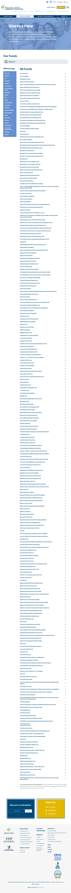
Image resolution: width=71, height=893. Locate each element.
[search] (68, 7)
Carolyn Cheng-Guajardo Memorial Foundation (32, 190)
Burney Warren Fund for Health (28, 178)
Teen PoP (22, 674)
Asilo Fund (23, 131)
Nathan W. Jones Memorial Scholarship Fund (32, 525)
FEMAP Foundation (25, 330)
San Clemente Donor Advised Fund (29, 616)
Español (67, 2)
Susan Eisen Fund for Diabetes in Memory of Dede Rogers (35, 662)
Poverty (7, 122)
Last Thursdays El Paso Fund (27, 440)
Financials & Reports (41, 843)
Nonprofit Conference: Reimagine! (54, 841)
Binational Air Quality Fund (27, 150)
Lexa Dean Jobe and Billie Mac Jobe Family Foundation (34, 453)
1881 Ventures (24, 73)
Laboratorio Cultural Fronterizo (28, 429)
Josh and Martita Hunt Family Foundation (31, 412)
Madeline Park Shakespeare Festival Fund (31, 470)
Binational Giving (51, 837)
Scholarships (8, 125)
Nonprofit (7, 117)
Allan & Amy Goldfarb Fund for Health (30, 90)
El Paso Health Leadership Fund (28, 299)
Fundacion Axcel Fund (26, 341)
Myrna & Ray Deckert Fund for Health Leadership (33, 519)
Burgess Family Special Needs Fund (29, 175)
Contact (31, 11)
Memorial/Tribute (9, 110)
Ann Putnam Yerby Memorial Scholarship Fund (32, 120)
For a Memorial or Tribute (25, 843)
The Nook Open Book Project (28, 715)
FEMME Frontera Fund (26, 332)
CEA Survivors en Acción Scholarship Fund (31, 207)
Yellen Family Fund (25, 772)
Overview (38, 837)
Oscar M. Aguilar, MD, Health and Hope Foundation (33, 533)
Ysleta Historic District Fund (27, 775)
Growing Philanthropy (52, 830)
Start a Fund (8, 16)
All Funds (7, 73)
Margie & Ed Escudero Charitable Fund (30, 478)
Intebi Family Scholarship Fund (28, 387)
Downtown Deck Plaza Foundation (29, 269)
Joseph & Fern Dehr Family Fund (28, 415)
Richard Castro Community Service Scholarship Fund (34, 594)
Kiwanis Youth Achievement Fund (29, 426)
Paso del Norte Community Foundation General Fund (34, 547)
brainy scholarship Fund (26, 172)
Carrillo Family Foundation (27, 196)
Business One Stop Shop (26, 181)
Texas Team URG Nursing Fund (28, 676)
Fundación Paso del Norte (27, 346)
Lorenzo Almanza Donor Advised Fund (30, 464)
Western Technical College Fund (29, 753)
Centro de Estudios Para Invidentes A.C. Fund (32, 212)
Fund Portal (51, 7)
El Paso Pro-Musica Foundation (28, 313)
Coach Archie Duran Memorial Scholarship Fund (33, 225)
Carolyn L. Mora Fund (25, 193)
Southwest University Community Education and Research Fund (37, 635)
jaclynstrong (23, 396)
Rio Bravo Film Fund (25, 596)
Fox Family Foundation (26, 338)
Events (20, 11)
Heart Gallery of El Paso (26, 374)
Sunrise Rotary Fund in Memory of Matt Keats (32, 657)
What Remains (24, 755)
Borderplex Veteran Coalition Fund (29, 161)
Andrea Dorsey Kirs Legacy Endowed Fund (31, 112)
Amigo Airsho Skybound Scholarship (30, 98)
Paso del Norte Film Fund (27, 552)
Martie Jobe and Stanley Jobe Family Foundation (33, 484)
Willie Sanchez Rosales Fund (27, 761)
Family (6, 95)
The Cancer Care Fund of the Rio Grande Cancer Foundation (36, 692)
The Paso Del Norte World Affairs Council (31, 718)
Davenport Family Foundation (28, 253)
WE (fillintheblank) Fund (26, 747)
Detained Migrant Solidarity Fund (29, 263)
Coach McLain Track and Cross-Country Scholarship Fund (35, 230)
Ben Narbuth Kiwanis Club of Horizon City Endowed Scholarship (37, 145)
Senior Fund (23, 621)
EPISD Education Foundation (27, 321)
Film (6, 97)
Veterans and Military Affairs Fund (29, 744)
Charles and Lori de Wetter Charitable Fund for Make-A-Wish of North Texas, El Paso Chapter (39, 216)
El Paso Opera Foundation (27, 310)
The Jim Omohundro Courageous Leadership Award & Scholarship (38, 704)
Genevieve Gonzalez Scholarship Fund (30, 354)
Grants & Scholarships (46, 16)
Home (15, 11)
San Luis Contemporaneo (27, 619)
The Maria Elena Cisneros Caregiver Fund (31, 707)
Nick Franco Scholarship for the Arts (29, 528)
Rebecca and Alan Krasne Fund (28, 585)
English (60, 2)
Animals (7, 75)
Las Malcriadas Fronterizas (27, 437)
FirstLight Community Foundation (29, 335)
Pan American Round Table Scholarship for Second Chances (36, 541)
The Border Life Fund (25, 686)
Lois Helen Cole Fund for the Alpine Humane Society (34, 459)
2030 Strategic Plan (39, 11)
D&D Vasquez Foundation (27, 247)
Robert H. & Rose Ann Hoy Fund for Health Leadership (34, 607)
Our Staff (38, 841)
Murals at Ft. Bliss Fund (26, 517)
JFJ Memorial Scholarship (26, 404)
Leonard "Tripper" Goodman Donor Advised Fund (33, 451)
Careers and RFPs (40, 845)
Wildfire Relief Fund (25, 758)
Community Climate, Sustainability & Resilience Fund (34, 239)
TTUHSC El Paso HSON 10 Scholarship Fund (31, 733)
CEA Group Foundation (26, 199)
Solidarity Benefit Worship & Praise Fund (31, 632)
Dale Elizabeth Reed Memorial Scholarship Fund (33, 244)
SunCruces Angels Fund (26, 649)
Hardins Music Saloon (26, 368)
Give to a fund (22, 852)
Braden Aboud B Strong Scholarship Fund (31, 170)
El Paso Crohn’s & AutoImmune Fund (30, 283)
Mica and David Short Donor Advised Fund (31, 500)
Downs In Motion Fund (26, 266)
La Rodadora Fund (25, 434)
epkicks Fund (23, 324)
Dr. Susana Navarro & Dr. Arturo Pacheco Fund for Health (35, 274)
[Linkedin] (51, 2)
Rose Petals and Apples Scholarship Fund (31, 613)
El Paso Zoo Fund (24, 316)
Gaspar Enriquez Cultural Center (29, 352)
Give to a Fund (25, 16)
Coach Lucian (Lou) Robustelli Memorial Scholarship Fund (35, 228)
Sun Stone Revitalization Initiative (29, 660)
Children (7, 83)
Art (5, 78)
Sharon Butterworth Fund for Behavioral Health (32, 630)
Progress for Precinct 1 (26, 577)
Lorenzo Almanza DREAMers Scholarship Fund (32, 462)
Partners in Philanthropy (63, 11)
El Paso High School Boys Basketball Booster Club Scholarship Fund (38, 291)
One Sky (22, 530)
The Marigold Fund (25, 710)
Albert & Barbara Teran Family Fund (29, 87)
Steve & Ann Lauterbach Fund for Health (31, 641)
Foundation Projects (52, 839)
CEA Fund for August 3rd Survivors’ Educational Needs (34, 204)
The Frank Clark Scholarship (27, 694)
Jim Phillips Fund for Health (27, 409)
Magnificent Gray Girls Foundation (29, 473)
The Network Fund (25, 712)
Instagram (52, 814)
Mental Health (8, 112)
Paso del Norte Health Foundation (29, 555)
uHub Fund (23, 739)
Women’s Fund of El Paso (26, 764)
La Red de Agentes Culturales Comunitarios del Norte (34, 431)
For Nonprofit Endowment (25, 833)
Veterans (7, 131)
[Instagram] (54, 2)
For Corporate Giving (24, 835)
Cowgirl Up (23, 241)
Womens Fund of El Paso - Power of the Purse (32, 766)
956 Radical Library (25, 79)
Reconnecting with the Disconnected (30, 588)
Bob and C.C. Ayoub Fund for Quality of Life (31, 156)
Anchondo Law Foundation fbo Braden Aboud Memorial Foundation (38, 106)
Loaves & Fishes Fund (25, 456)
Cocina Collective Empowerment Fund (30, 233)
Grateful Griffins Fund (26, 360)
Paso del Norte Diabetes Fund (28, 550)
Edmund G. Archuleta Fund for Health (30, 277)
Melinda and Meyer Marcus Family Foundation (32, 495)
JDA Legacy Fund (24, 401)
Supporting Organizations (8, 128)
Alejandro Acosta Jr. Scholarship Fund (30, 92)
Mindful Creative (39, 887)
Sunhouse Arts (24, 651)
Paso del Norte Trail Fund (26, 561)
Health (6, 100)
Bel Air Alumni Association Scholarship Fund (32, 142)
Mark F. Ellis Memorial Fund (27, 481)
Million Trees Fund (25, 508)
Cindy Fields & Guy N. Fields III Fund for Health (32, 219)
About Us (64, 16)
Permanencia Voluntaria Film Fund (29, 569)
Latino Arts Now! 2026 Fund (27, 442)
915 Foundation (24, 76)
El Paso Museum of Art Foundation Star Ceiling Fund (34, 308)
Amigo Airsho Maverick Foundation (29, 95)
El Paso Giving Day (25, 296)
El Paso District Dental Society (28, 285)
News (26, 11)
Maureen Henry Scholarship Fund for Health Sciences (34, 486)
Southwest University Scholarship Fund (30, 638)
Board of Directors (40, 839)
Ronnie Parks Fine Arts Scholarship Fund (31, 610)
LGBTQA (7, 107)
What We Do (51, 828)
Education (7, 92)
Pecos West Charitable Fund (27, 566)
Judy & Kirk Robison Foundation (28, 420)
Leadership (7, 105)
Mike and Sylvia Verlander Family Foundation (32, 506)
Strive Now (23, 643)
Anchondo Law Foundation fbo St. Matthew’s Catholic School (36, 109)
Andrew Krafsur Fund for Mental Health (30, 114)
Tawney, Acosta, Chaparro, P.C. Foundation (31, 671)
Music (6, 115)
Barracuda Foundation (26, 139)
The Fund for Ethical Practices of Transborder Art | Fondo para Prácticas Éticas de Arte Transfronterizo (39, 698)
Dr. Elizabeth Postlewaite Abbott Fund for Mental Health (35, 272)
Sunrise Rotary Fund (25, 654)
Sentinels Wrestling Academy (28, 627)
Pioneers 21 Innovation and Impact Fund (31, 574)
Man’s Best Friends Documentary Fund (30, 475)
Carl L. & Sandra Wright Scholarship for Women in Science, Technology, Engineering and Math (39, 187)
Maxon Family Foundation (27, 492)
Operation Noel (24, 539)
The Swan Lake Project (26, 728)
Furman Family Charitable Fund (28, 349)
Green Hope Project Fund (27, 363)
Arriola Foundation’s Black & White (29, 128)
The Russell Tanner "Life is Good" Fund (25, 724)
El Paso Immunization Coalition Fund (30, 305)
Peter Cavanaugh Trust (26, 572)
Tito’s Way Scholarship (26, 679)
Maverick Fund (24, 489)
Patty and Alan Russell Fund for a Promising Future (33, 563)
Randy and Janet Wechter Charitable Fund (31, 583)
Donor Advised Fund (24, 831)
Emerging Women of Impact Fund (29, 319)
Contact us (54, 786)
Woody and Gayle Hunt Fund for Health (30, 769)
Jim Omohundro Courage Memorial (29, 407)
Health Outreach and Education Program (31, 371)
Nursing (7, 120)
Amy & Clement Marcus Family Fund (30, 103)
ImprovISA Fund (24, 382)
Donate (61, 7)
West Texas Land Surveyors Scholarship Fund (32, 750)
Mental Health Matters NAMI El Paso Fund (31, 497)
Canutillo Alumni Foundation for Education (31, 183)
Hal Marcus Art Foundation (27, 365)
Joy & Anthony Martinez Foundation (29, 418)
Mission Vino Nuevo (25, 511)
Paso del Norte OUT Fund (27, 558)
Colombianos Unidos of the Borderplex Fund (32, 236)
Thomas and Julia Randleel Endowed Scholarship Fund (34, 731)
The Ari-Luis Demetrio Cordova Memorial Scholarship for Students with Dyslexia (39, 682)
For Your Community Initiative (25, 837)
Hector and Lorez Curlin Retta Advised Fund (32, 376)
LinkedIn (51, 807)
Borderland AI (24, 159)
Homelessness (8, 102)
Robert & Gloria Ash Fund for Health (29, 599)
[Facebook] (47, 2)
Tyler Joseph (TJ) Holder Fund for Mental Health (32, 736)
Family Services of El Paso (27, 327)
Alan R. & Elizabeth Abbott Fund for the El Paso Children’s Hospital (38, 84)
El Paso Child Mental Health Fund (29, 280)
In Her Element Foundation (27, 393)
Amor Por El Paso (24, 101)
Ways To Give (22, 850)
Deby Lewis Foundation (26, 255)
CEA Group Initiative (25, 201)
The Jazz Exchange (25, 701)
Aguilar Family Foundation (27, 81)
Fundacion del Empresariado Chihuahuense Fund (33, 343)
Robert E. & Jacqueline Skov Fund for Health (32, 605)
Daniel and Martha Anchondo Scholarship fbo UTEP (34, 250)
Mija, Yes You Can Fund (26, 503)
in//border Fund (24, 390)
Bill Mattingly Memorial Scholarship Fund (31, 148)
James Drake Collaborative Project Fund (31, 398)
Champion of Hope (25, 210)
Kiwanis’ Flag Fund (25, 423)
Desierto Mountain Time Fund (28, 261)
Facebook (52, 810)
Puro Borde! (23, 580)
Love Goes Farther (25, 467)
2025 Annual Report (50, 11)
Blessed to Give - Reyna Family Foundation (31, 153)
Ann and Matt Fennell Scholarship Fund (30, 117)
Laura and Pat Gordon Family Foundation (31, 445)
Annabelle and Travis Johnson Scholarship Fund (32, 123)
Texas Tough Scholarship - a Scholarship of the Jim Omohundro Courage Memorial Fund (39, 778)
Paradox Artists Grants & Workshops (30, 544)
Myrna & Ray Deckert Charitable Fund (30, 522)
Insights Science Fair (25, 385)
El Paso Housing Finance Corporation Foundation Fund (34, 302)
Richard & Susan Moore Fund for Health (30, 591)
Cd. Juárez (7, 80)
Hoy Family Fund (24, 379)
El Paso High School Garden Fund (29, 294)
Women (7, 134)
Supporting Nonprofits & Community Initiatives (57, 832)
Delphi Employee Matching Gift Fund (30, 258)
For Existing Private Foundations (26, 841)
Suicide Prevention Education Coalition (30, 646)
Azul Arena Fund (24, 134)
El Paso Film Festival (25, 288)
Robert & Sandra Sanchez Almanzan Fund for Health (34, 602)
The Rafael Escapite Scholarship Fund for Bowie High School (36, 721)
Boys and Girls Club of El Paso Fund (29, 167)
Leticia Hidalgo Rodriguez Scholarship (30, 448)
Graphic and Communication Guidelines (40, 849)
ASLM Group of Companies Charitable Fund (31, 136)
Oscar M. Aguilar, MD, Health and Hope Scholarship (34, 536)
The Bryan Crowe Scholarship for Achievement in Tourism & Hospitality (39, 689)
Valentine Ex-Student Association (29, 742)
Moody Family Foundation (27, 514)
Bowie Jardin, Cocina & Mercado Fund (30, 164)
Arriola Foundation (25, 125)
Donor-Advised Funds (9, 89)
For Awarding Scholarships (25, 839)
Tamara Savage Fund (25, 668)
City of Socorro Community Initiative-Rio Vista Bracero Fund (36, 222)
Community (8, 86)
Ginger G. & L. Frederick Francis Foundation (32, 357)
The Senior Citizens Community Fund (30, 624)
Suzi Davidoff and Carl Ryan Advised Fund (31, 665)
